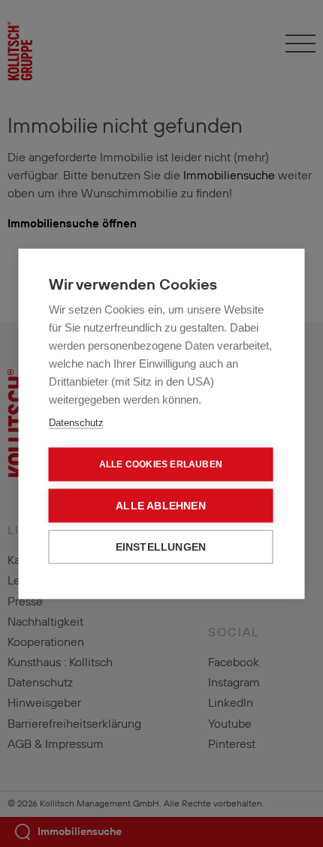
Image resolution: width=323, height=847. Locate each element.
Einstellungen (161, 546)
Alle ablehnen (161, 505)
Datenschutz (76, 422)
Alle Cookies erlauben (160, 464)
